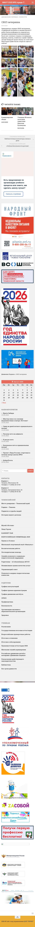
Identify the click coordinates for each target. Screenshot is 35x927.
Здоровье (5, 615)
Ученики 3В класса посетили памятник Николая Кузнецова (24, 121)
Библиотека (6, 665)
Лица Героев (6, 529)
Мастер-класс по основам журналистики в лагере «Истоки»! (14, 420)
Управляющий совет (9, 569)
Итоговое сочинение (9, 638)
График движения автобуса (12, 594)
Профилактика (7, 602)
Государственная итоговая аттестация (16, 630)
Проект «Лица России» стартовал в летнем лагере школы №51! (15, 454)
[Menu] (32, 2)
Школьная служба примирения (13, 650)
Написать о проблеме (13, 194)
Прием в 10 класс (8, 541)
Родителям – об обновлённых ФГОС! (15, 562)
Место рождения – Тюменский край (15, 503)
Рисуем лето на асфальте (13, 434)
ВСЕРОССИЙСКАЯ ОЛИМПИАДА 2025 (15, 537)
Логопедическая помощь (11, 552)
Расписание (6, 627)
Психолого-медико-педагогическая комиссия (15, 574)
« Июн (3, 403)
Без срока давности (9, 669)
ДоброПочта (8, 460)
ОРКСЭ (3, 598)
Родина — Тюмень (8, 507)
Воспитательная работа (10, 548)
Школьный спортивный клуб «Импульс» (17, 544)
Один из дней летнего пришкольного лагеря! (16, 427)
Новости (23, 17)
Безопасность (6, 606)
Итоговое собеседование (11, 642)
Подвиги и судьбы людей (11, 511)
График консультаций (10, 586)
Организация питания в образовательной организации (13, 610)
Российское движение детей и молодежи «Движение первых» (13, 654)
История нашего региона (11, 515)
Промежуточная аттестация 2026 (14, 646)
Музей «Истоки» (7, 525)
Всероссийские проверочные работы (15, 634)
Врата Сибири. (8, 413)
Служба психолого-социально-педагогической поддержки (13, 557)
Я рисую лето (8, 440)
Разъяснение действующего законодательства (12, 660)
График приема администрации (14, 590)
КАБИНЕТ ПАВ (7, 533)
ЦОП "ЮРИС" (29, 921)
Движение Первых (9, 17)
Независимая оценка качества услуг (15, 565)
